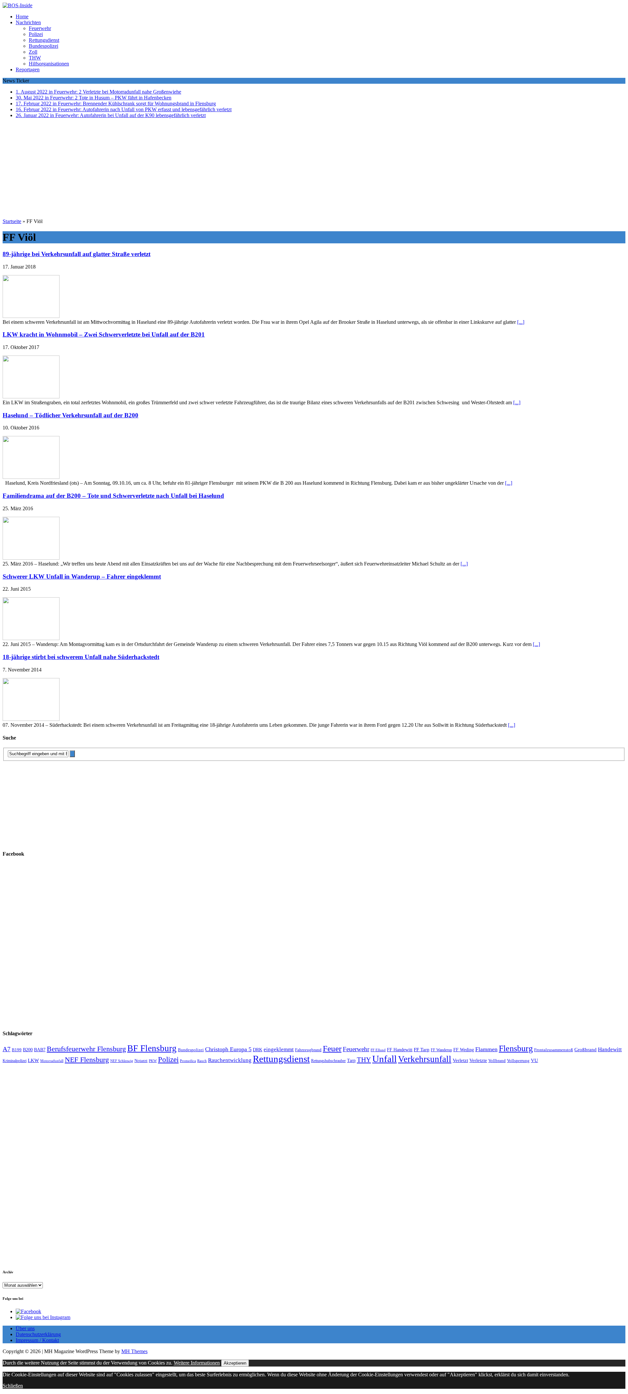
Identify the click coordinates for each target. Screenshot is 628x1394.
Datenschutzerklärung (38, 1334)
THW (35, 58)
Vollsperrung (518, 1060)
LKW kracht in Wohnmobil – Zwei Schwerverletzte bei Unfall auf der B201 (104, 334)
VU (534, 1060)
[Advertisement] (314, 169)
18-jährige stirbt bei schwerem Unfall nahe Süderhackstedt (81, 656)
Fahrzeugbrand (308, 1049)
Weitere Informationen (197, 1363)
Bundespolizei (43, 46)
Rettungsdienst (44, 40)
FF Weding (463, 1049)
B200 (28, 1049)
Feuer (332, 1048)
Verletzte (478, 1060)
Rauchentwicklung (230, 1060)
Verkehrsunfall (424, 1059)
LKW (33, 1060)
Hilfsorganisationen (49, 63)
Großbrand (585, 1049)
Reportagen (28, 69)
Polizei (36, 34)
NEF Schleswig (121, 1061)
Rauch (202, 1061)
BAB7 (39, 1049)
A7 (6, 1049)
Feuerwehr (40, 28)
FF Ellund (378, 1050)
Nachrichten (28, 22)
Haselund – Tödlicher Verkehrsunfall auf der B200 (70, 415)
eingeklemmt (279, 1049)
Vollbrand (497, 1060)
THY (364, 1060)
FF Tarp (421, 1049)
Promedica (188, 1061)
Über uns (25, 1328)
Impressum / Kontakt (37, 1340)
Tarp (351, 1060)
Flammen (486, 1049)
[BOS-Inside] (314, 6)
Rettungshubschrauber (328, 1061)
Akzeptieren (235, 1363)
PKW (153, 1061)
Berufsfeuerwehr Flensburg (86, 1049)
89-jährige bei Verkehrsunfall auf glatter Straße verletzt (76, 254)
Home (22, 16)
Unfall (384, 1059)
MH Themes (134, 1351)
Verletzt (460, 1060)
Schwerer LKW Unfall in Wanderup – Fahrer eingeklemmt (82, 576)
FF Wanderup (441, 1050)
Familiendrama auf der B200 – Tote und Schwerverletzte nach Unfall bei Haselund (113, 495)
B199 (17, 1050)
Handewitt (610, 1049)
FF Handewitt (399, 1049)
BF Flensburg (152, 1048)
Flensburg (516, 1048)
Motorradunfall (51, 1061)
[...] (520, 322)
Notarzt (141, 1060)
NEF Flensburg (87, 1059)
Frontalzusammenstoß (553, 1049)
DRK (257, 1049)
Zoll (33, 52)
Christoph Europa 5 (228, 1049)
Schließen (13, 1385)
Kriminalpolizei (14, 1060)
